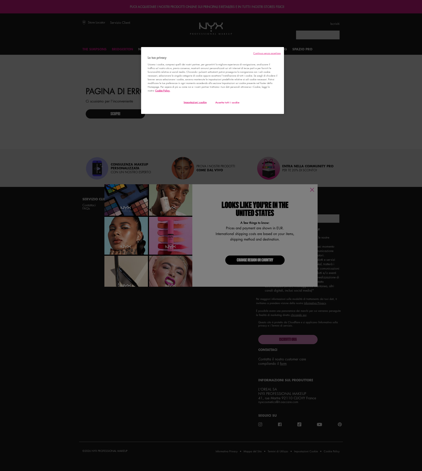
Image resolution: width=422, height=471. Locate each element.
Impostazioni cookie (195, 102)
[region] (212, 80)
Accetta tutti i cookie (227, 102)
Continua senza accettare (267, 53)
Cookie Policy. (162, 90)
